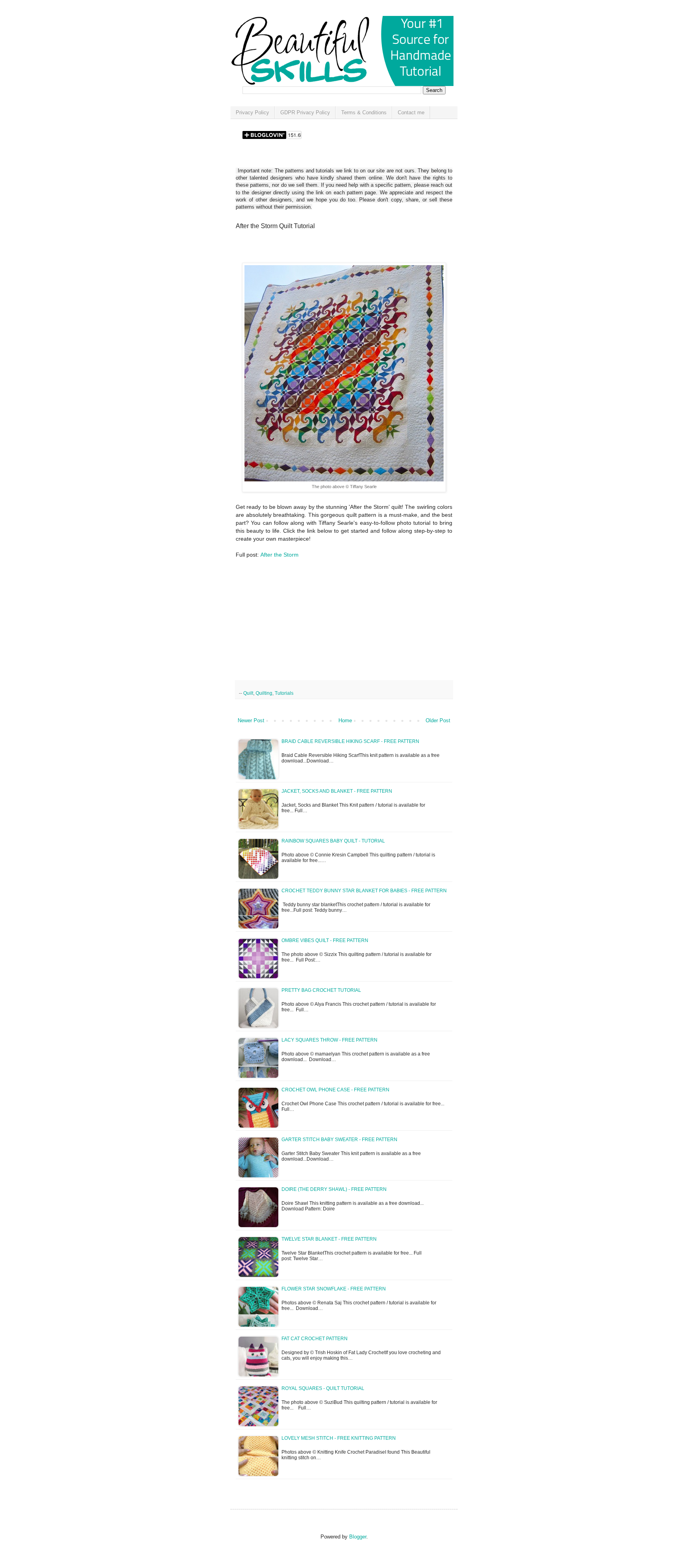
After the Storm (279, 554)
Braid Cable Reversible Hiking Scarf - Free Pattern (350, 741)
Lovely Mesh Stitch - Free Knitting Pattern (338, 1438)
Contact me (411, 112)
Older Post (438, 720)
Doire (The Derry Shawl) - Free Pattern (334, 1189)
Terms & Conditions (364, 112)
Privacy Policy (252, 112)
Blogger (357, 1537)
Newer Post (251, 720)
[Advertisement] (329, 249)
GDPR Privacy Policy (305, 112)
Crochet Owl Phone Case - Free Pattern (335, 1090)
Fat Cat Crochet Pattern (314, 1338)
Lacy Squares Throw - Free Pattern (329, 1040)
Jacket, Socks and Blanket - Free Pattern (336, 791)
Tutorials (284, 693)
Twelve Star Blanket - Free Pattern (329, 1239)
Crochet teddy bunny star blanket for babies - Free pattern (364, 890)
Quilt (248, 693)
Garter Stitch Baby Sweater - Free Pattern (339, 1139)
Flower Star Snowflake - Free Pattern (333, 1289)
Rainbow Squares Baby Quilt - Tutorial (333, 841)
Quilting (264, 693)
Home (345, 720)
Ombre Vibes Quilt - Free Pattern (324, 940)
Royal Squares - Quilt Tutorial (322, 1388)
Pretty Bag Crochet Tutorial (321, 990)
